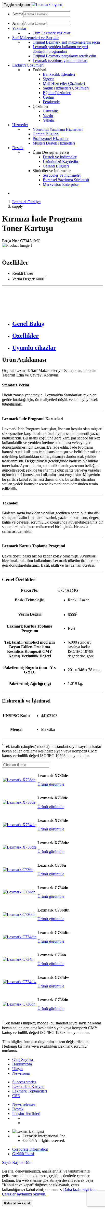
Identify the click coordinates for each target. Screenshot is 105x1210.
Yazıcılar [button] (19, 28)
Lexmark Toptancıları (29, 1091)
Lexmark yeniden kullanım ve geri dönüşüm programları (60, 49)
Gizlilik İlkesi (23, 1154)
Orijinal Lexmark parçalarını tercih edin (64, 56)
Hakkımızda (22, 1064)
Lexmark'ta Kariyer (28, 1086)
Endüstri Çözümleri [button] (28, 65)
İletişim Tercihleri (26, 1113)
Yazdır (48, 115)
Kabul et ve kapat (17, 1203)
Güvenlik (50, 111)
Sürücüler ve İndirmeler (62, 175)
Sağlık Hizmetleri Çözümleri (66, 88)
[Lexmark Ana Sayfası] (47, 4)
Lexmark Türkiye (26, 202)
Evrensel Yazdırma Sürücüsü (66, 180)
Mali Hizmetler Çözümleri (64, 83)
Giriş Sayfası (22, 1059)
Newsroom (21, 1073)
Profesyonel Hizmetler (51, 138)
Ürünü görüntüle (50, 784)
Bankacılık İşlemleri (59, 74)
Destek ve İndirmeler (59, 157)
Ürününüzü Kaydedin (60, 161)
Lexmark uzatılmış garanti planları (60, 60)
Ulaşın (17, 1068)
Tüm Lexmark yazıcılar (51, 33)
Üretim (48, 97)
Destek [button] (17, 148)
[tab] (57, 323)
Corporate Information (30, 1149)
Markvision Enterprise (60, 184)
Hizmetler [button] (20, 125)
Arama (17, 14)
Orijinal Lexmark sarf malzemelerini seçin (66, 42)
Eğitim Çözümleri (57, 92)
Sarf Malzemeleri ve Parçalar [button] (35, 37)
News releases (23, 1104)
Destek (17, 1109)
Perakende (51, 102)
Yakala (48, 120)
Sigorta (48, 79)
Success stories (24, 1082)
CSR (16, 1096)
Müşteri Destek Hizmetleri (54, 143)
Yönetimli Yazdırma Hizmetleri (58, 129)
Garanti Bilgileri (46, 134)
